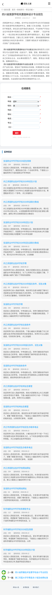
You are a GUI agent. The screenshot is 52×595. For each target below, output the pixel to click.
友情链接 (26, 587)
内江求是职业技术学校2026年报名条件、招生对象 (24, 284)
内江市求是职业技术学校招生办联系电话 (20, 427)
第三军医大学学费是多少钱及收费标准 (31, 578)
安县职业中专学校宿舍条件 (15, 366)
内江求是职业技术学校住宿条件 (16, 325)
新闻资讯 (20, 10)
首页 (13, 10)
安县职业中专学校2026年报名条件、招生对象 (23, 345)
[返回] (2, 4)
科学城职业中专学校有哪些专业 (16, 509)
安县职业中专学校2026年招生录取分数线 (21, 243)
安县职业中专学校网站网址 (15, 489)
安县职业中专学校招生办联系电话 (17, 447)
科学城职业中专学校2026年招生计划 (19, 550)
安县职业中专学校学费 (13, 304)
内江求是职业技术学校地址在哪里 (17, 386)
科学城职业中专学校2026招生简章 (18, 529)
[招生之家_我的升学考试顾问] (26, 3)
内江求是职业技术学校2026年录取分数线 (21, 202)
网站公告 (16, 587)
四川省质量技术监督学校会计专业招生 (31, 572)
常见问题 (29, 10)
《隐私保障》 (25, 137)
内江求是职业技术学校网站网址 (16, 468)
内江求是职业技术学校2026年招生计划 (20, 182)
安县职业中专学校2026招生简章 (17, 161)
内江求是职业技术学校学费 (15, 263)
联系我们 (36, 587)
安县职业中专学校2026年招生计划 (18, 222)
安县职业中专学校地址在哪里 (16, 407)
